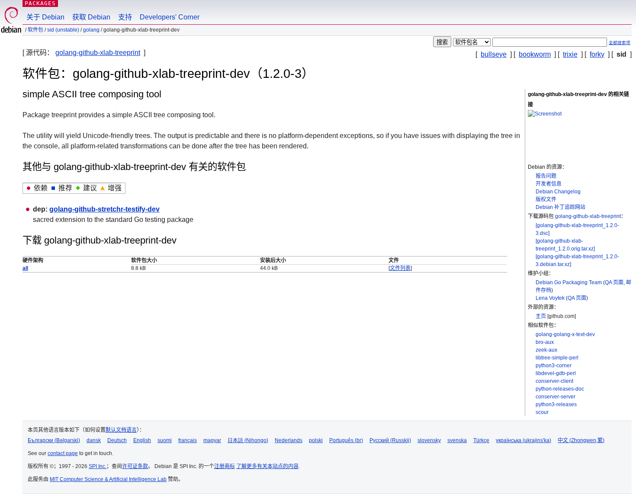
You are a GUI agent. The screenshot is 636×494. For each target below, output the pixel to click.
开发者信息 (549, 184)
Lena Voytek (550, 298)
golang (91, 30)
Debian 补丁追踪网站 (560, 207)
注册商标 (224, 466)
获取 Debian (91, 17)
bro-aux (545, 342)
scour (542, 412)
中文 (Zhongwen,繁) (581, 440)
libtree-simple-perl (557, 358)
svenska (457, 440)
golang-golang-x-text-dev (565, 334)
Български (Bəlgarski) (54, 440)
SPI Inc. (97, 466)
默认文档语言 (121, 430)
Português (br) (346, 440)
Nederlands (288, 440)
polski (316, 440)
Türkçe (481, 440)
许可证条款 (135, 466)
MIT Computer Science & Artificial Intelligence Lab (108, 479)
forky (597, 54)
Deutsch (117, 440)
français (187, 440)
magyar (212, 440)
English (142, 440)
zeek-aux (546, 350)
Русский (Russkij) (390, 440)
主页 (541, 316)
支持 (125, 17)
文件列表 (400, 268)
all (25, 268)
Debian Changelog (558, 192)
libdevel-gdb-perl (556, 373)
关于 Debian (45, 17)
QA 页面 (614, 282)
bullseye (494, 54)
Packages (40, 3)
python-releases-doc (560, 389)
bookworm (535, 54)
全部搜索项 (619, 42)
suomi (164, 440)
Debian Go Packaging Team (569, 282)
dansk (94, 440)
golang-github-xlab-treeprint (97, 52)
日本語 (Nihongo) (248, 440)
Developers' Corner (169, 17)
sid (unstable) (63, 30)
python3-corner (554, 365)
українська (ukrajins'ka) (523, 440)
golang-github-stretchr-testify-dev (104, 209)
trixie (570, 54)
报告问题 (546, 176)
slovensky (429, 440)
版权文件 (546, 199)
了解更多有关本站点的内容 (267, 466)
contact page (63, 453)
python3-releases (556, 404)
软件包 (35, 30)
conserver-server (555, 397)
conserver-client (554, 381)
